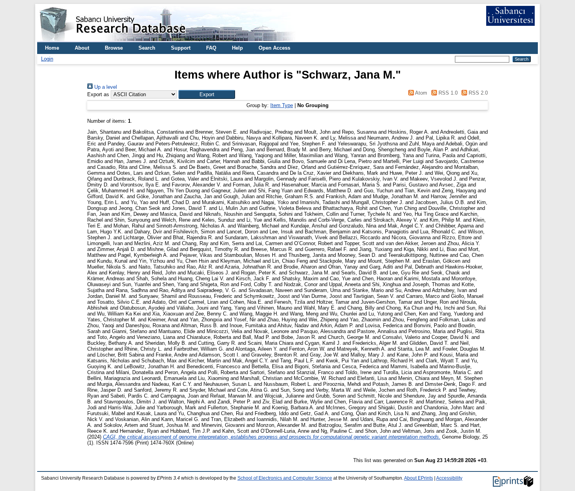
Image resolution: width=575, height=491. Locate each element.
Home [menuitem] (52, 48)
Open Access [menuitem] (274, 48)
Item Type (281, 105)
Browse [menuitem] (114, 48)
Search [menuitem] (146, 48)
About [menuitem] (82, 48)
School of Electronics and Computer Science (284, 478)
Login (47, 59)
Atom (420, 93)
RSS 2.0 (477, 93)
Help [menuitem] (237, 48)
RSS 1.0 (447, 93)
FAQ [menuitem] (211, 48)
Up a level (105, 87)
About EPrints (418, 478)
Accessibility (449, 478)
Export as (98, 94)
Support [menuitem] (180, 48)
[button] (206, 94)
